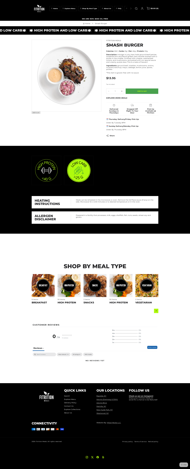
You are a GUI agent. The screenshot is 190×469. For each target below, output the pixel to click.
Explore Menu (70, 399)
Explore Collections (72, 409)
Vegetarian (140, 275)
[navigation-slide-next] (128, 8)
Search (67, 396)
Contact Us (69, 406)
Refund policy (153, 441)
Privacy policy (127, 441)
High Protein (63, 275)
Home (87, 23)
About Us (68, 413)
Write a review (152, 347)
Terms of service (140, 441)
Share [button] (112, 136)
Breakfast (36, 275)
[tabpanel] (95, 367)
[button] (136, 8)
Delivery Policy (70, 403)
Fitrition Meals (41, 441)
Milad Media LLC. (114, 423)
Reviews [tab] (38, 348)
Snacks (87, 275)
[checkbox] (88, 354)
